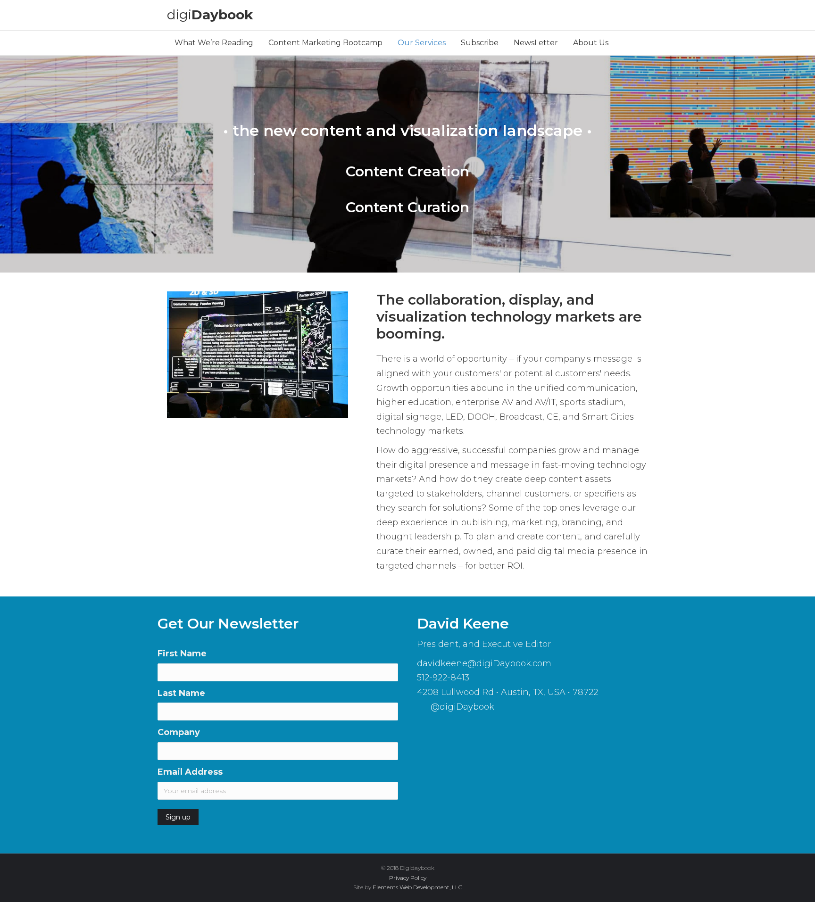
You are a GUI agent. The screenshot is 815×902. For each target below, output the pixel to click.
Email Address (190, 772)
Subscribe (480, 42)
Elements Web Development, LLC (417, 887)
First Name (182, 653)
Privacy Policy (407, 877)
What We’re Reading (214, 42)
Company (179, 732)
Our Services (422, 42)
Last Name (181, 693)
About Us (590, 42)
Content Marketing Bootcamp (325, 42)
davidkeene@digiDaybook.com (484, 663)
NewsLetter (536, 42)
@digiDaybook (461, 707)
